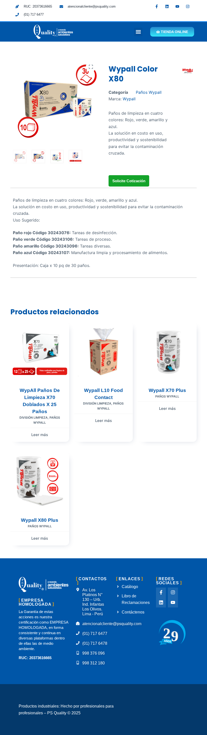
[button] (138, 32)
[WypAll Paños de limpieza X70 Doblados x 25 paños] (39, 351)
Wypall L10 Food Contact (103, 394)
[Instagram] (188, 6)
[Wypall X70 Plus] (167, 351)
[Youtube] (177, 6)
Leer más (39, 434)
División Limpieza (33, 417)
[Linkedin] (167, 6)
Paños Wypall (149, 92)
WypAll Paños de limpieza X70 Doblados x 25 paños (40, 401)
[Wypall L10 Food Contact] (103, 351)
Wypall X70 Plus (167, 390)
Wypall (129, 98)
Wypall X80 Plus (39, 520)
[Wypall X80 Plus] (39, 481)
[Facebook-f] (157, 6)
